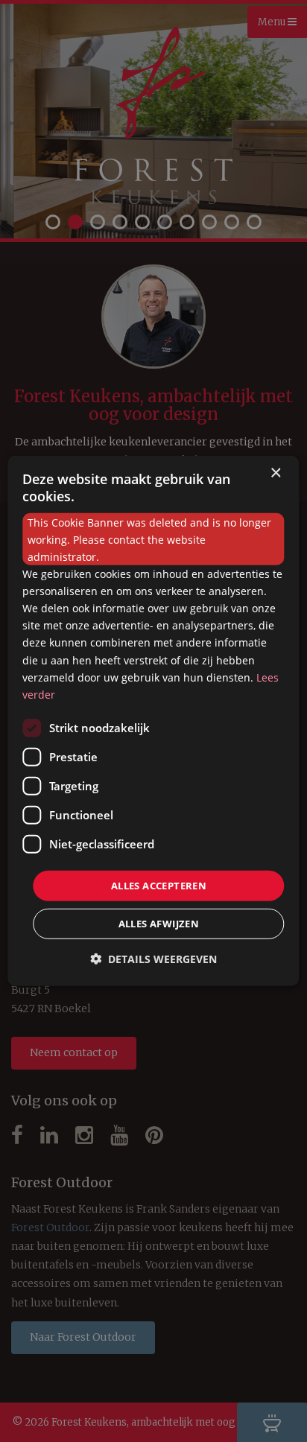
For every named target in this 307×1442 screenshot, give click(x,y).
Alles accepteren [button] (158, 885)
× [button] (275, 473)
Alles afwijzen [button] (159, 923)
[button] (153, 959)
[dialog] (153, 721)
